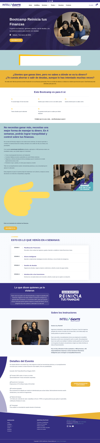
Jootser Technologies (61, 441)
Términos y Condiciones (42, 422)
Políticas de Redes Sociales (43, 427)
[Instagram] (47, 1)
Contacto (68, 5)
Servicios (44, 5)
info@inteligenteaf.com (78, 423)
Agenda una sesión (71, 420)
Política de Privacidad (42, 424)
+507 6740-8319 (82, 421)
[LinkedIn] (50, 1)
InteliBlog (37, 5)
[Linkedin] (70, 426)
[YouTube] (73, 426)
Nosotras (61, 5)
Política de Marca (41, 425)
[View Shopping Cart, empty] (96, 5)
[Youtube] (52, 1)
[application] (48, 5)
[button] (16, 40)
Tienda (53, 5)
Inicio (30, 5)
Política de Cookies (41, 429)
